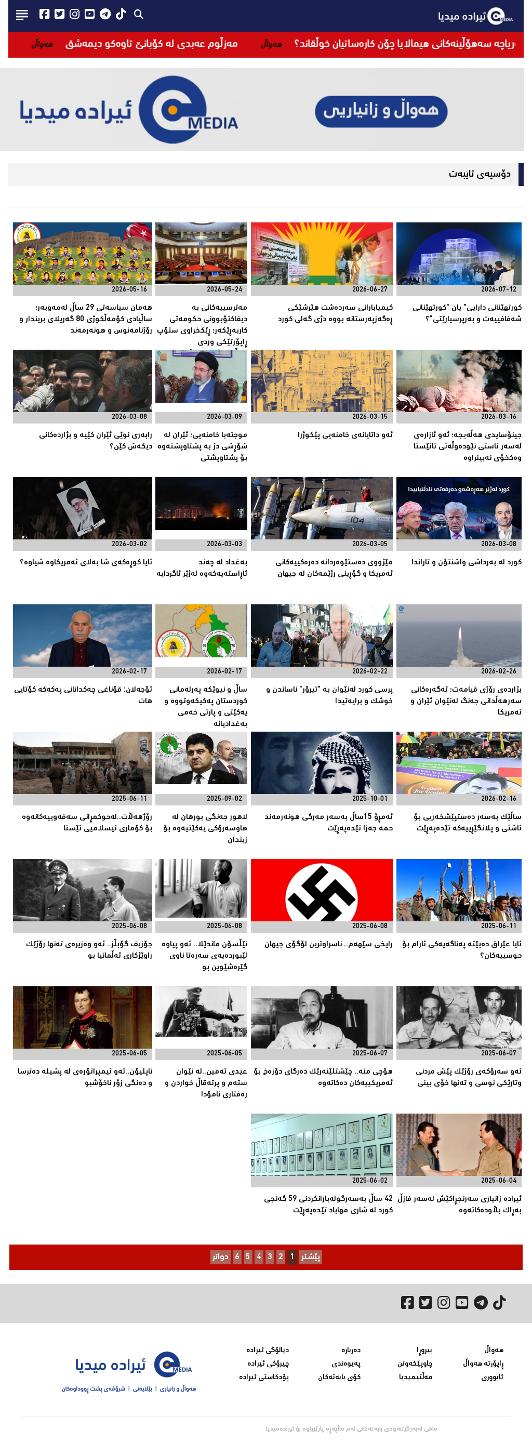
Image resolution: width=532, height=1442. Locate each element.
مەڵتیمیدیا (415, 1377)
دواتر (220, 1257)
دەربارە (351, 1350)
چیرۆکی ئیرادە (268, 1364)
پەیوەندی (346, 1364)
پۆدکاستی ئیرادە (264, 1377)
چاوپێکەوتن (414, 1364)
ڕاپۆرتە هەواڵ (483, 1364)
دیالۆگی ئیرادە (267, 1350)
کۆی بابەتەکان (339, 1377)
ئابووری (492, 1377)
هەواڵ (493, 1350)
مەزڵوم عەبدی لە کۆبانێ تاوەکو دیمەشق (226, 44)
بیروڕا (424, 1350)
